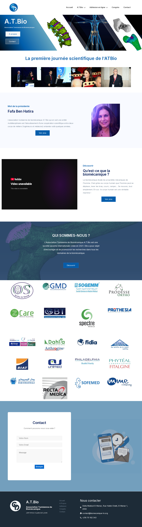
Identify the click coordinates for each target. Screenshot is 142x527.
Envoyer (39, 467)
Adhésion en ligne (97, 7)
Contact (127, 7)
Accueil (69, 7)
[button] (13, 34)
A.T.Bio (80, 7)
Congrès (115, 7)
